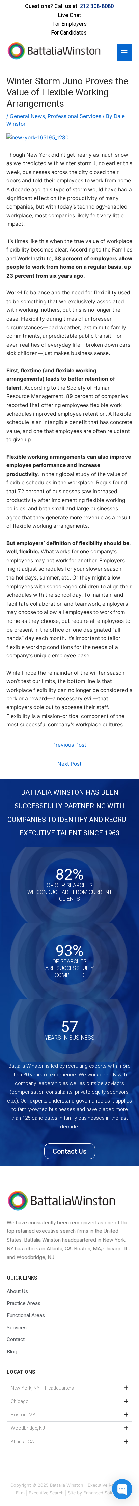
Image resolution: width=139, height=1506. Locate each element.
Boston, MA (23, 1414)
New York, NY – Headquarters (42, 1388)
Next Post (69, 764)
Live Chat (69, 15)
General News (27, 116)
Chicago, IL (22, 1401)
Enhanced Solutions (103, 1493)
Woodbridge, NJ (28, 1428)
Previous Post (69, 745)
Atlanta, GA (22, 1441)
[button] (69, 1388)
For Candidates (69, 32)
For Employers (69, 24)
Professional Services (74, 116)
